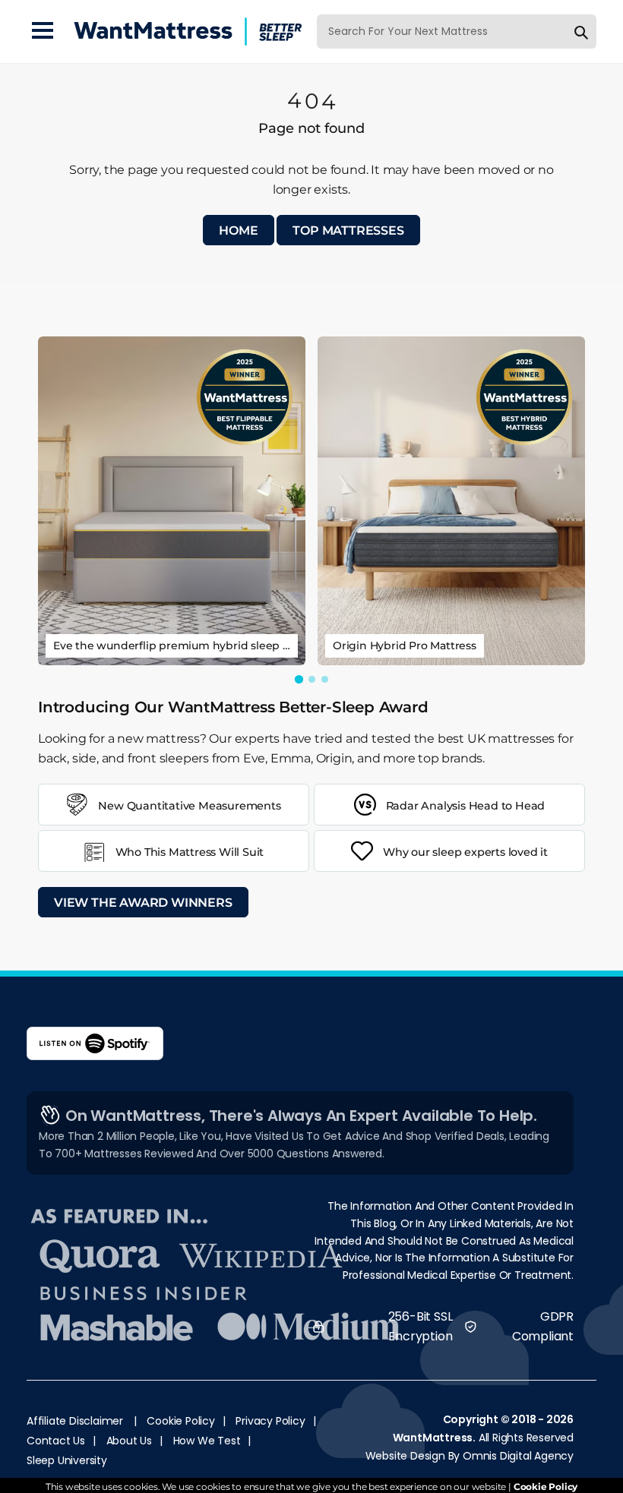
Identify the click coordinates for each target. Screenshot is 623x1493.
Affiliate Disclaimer (75, 1420)
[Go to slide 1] (298, 678)
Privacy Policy (270, 1420)
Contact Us (56, 1440)
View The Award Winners (143, 902)
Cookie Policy (180, 1420)
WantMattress (433, 1437)
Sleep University (67, 1460)
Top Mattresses (348, 230)
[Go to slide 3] (324, 679)
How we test (207, 1440)
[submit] (581, 31)
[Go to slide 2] (311, 679)
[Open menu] (43, 31)
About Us (129, 1440)
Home (238, 230)
